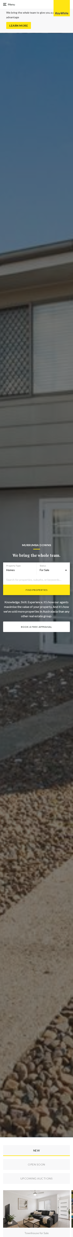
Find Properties (36, 589)
